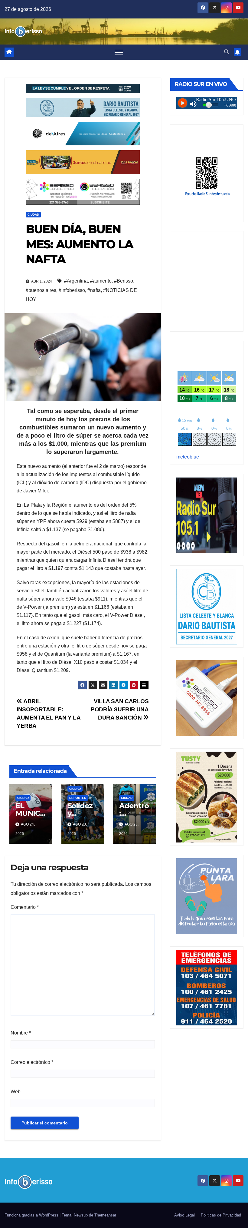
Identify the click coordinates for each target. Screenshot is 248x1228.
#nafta (94, 290)
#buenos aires (41, 290)
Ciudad (33, 214)
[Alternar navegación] (119, 52)
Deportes (77, 797)
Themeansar (105, 1215)
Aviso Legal (184, 1215)
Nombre (21, 1032)
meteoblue (187, 456)
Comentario (25, 907)
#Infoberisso (72, 290)
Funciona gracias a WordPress (32, 1215)
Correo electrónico (32, 1062)
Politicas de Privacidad (221, 1215)
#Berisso (123, 280)
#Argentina (76, 280)
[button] (226, 52)
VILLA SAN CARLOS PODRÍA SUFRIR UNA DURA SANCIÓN (119, 709)
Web (16, 1091)
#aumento (101, 280)
